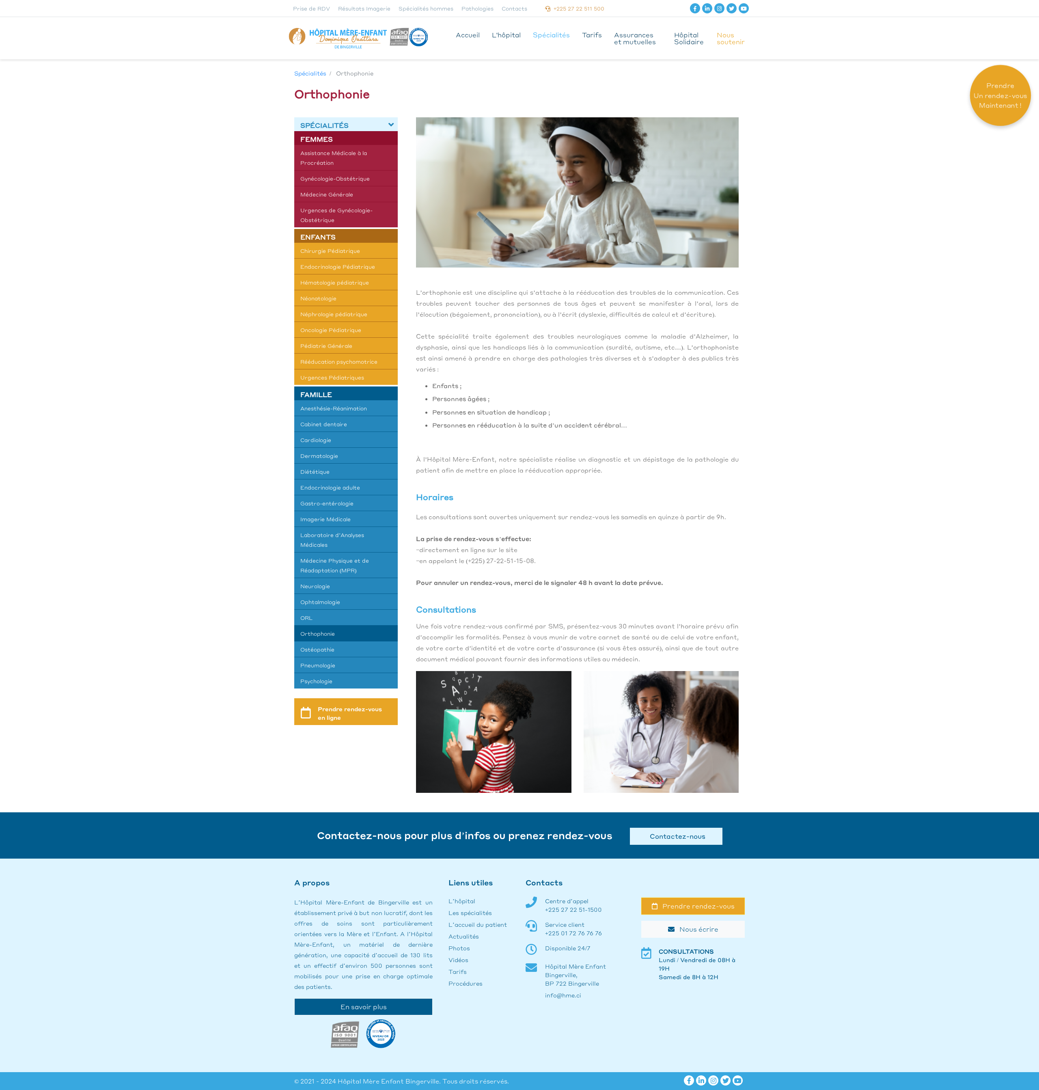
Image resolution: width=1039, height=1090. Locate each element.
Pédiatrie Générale (326, 345)
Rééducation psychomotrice (338, 361)
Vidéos (458, 959)
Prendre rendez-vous (696, 906)
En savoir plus (364, 1006)
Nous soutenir (731, 38)
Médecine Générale (326, 194)
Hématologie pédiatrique (334, 282)
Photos (459, 948)
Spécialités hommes (426, 8)
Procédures (465, 983)
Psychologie (316, 681)
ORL (306, 617)
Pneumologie (317, 665)
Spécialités (551, 34)
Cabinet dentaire (323, 424)
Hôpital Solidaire (689, 38)
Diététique (315, 471)
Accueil (468, 34)
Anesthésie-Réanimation (333, 408)
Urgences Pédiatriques (332, 377)
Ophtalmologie (320, 601)
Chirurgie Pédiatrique (330, 250)
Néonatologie (318, 298)
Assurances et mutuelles (635, 38)
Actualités (463, 936)
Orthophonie (317, 633)
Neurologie (315, 586)
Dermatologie (319, 455)
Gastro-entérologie (327, 503)
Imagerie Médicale (325, 519)
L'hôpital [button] (506, 34)
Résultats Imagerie (364, 8)
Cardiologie (315, 439)
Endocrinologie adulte (330, 487)
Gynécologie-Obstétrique (335, 178)
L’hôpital (461, 900)
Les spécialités (470, 912)
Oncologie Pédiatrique (330, 329)
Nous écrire (696, 929)
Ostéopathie (317, 649)
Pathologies (477, 8)
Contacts (514, 8)
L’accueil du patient (477, 924)
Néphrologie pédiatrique (333, 314)
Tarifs (592, 34)
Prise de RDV (311, 8)
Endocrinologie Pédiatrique (337, 266)
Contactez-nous (676, 836)
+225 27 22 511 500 (577, 8)
